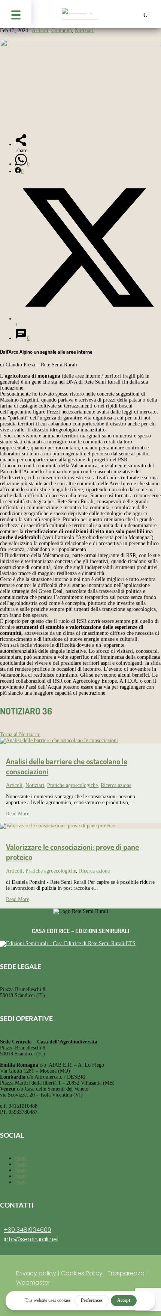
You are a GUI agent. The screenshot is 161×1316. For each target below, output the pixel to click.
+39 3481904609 (27, 1230)
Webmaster (33, 1282)
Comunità (61, 30)
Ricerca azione (116, 785)
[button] (15, 14)
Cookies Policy (82, 1273)
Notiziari (84, 30)
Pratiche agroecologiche (72, 785)
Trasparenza (126, 1273)
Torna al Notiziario (20, 734)
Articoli (40, 30)
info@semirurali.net (31, 1239)
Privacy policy (36, 1273)
